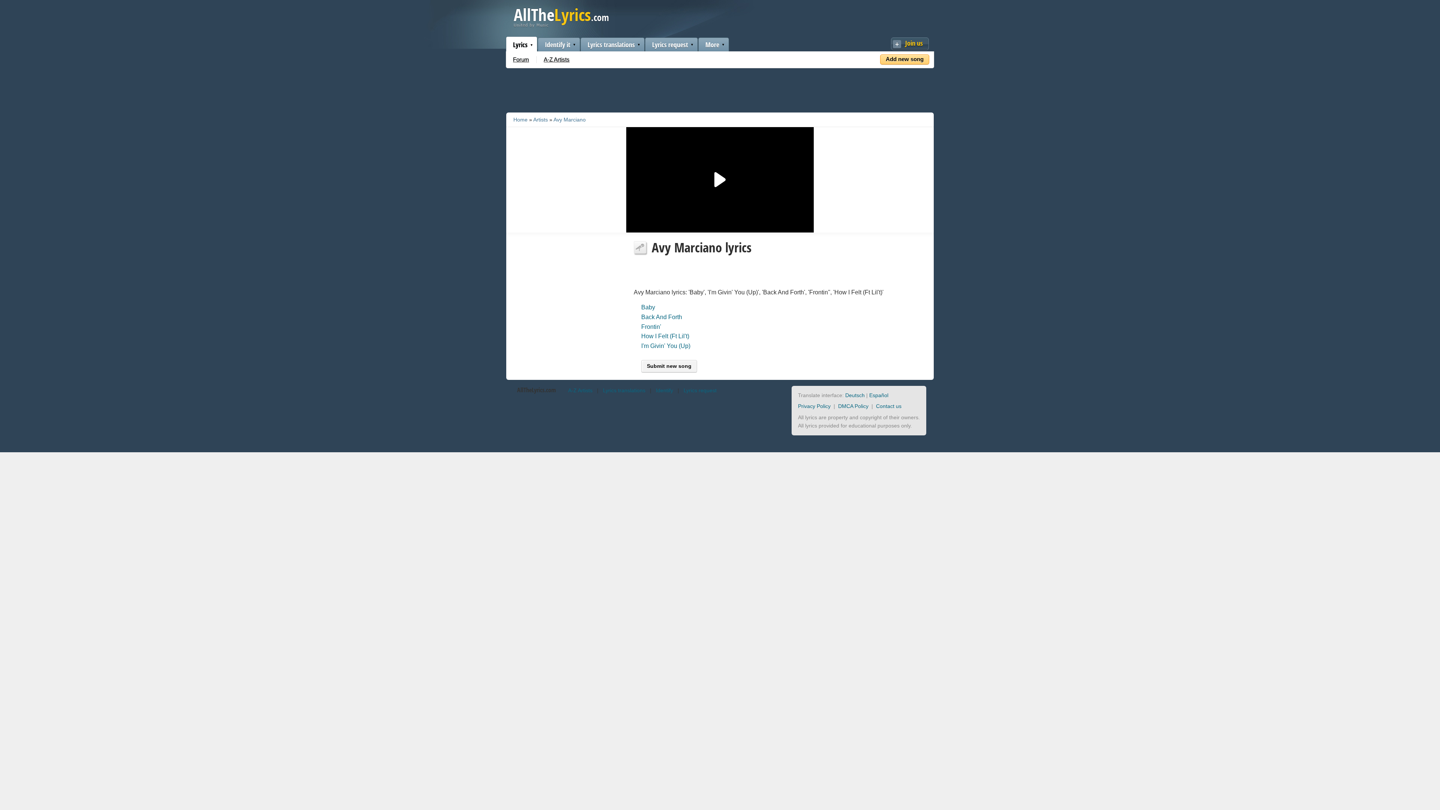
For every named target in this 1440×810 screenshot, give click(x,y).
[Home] (561, 25)
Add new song (905, 59)
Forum (521, 59)
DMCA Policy (853, 406)
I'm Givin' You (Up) (665, 346)
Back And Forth (661, 317)
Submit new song (669, 366)
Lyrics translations (611, 44)
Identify (664, 390)
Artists (540, 120)
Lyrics (520, 44)
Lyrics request (670, 44)
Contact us (889, 406)
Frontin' (651, 327)
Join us (914, 43)
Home (520, 120)
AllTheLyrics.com (536, 390)
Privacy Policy (814, 406)
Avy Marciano (570, 120)
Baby (648, 307)
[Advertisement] (720, 89)
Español (878, 395)
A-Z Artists (557, 59)
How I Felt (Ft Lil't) (665, 336)
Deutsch (855, 395)
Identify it (557, 44)
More (712, 44)
